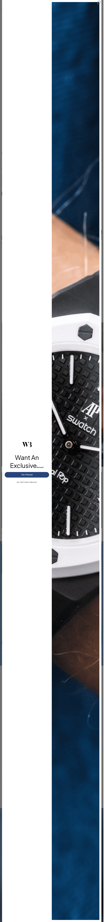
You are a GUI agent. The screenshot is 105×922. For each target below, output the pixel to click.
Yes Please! (27, 475)
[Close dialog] (99, 2)
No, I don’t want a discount (27, 482)
